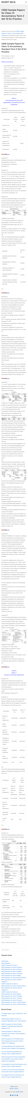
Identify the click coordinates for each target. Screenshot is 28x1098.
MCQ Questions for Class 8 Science (11, 967)
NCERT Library (14, 1088)
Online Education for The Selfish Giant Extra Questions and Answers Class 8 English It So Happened (12, 1041)
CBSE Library (14, 1086)
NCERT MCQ (19, 1092)
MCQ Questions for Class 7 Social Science (13, 1002)
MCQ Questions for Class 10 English (11, 996)
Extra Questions (6, 963)
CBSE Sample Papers (11, 942)
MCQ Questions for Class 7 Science (11, 998)
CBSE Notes (4, 961)
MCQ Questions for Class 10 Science (12, 973)
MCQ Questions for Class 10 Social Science (13, 1004)
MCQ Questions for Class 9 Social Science (13, 986)
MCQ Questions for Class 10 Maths (11, 971)
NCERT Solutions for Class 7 (9, 965)
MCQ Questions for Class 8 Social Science (13, 977)
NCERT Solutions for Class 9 (9, 992)
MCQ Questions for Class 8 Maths (11, 994)
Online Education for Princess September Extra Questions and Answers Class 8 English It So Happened (13, 1059)
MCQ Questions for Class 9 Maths (11, 975)
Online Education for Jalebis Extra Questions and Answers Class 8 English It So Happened (13, 1033)
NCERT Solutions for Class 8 (9, 984)
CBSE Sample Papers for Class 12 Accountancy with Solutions (12, 33)
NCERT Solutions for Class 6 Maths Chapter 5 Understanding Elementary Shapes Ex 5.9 (12, 1026)
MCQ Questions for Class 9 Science (11, 969)
